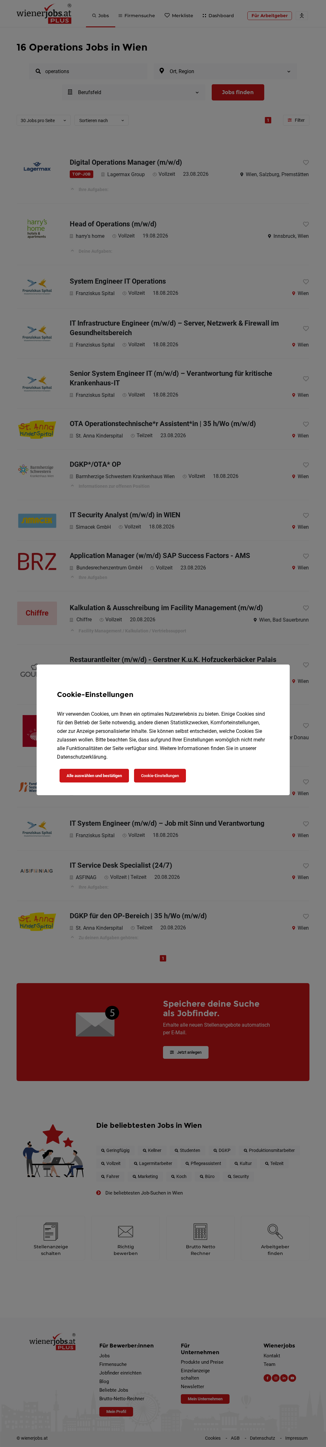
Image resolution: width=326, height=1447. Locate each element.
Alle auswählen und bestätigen (94, 775)
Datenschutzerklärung (81, 757)
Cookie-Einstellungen (160, 775)
